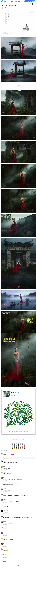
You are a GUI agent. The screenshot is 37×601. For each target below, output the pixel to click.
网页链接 (30, 517)
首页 (8, 1)
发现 (12, 1)
